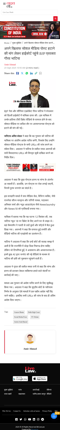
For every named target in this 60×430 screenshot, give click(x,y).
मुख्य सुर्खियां (16, 43)
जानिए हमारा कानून (39, 394)
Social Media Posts (20, 317)
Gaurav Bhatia (19, 312)
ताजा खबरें (7, 394)
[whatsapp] (27, 73)
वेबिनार (49, 390)
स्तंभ (20, 390)
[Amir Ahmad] (30, 338)
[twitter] (22, 73)
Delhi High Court (34, 312)
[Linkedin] (31, 73)
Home (6, 43)
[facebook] (17, 73)
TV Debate (35, 317)
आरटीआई (36, 390)
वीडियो (49, 394)
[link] (36, 73)
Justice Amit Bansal (20, 322)
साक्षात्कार (21, 394)
